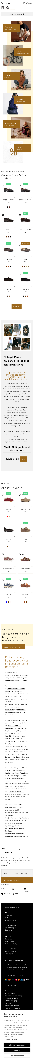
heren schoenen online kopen (16, 686)
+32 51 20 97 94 (10, 949)
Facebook (6, 889)
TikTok (17, 894)
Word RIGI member (11, 880)
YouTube (26, 891)
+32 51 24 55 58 (10, 925)
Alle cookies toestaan (17, 1045)
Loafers (16, 306)
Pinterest (7, 894)
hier (23, 459)
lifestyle (19, 712)
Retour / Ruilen (10, 993)
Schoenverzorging (11, 1000)
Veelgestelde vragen (11, 998)
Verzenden (8, 991)
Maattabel (8, 1003)
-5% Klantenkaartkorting (13, 996)
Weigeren (17, 1050)
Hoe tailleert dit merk (12, 1005)
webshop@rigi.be (10, 927)
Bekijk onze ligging (11, 920)
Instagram (18, 889)
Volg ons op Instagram (13, 647)
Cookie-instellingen (17, 1056)
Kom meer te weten (11, 1039)
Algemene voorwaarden (13, 1008)
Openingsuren (9, 930)
